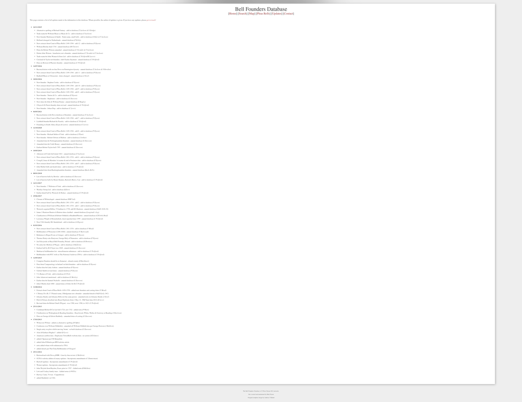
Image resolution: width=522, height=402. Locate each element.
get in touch (151, 20)
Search (242, 13)
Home (232, 13)
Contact (288, 13)
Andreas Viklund (269, 397)
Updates (276, 13)
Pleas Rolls (263, 13)
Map (251, 13)
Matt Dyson (270, 394)
